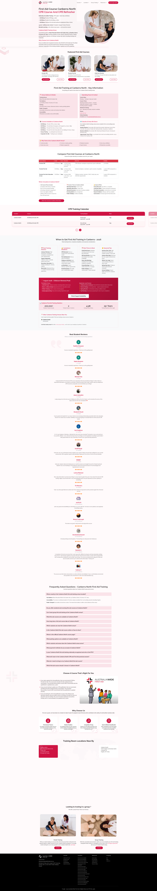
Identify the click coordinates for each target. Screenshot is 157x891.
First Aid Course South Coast (82, 878)
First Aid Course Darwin (82, 866)
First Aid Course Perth (81, 875)
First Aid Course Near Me (82, 884)
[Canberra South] (116, 755)
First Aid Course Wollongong (82, 882)
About (107, 859)
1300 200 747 (83, 113)
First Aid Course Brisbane (82, 859)
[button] (77, 230)
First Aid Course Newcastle (82, 872)
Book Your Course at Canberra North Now (51, 200)
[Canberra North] (55, 755)
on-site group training (60, 324)
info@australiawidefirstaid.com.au (46, 861)
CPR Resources (94, 862)
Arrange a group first (113, 843)
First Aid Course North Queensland (83, 873)
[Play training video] (98, 689)
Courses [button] (79, 2)
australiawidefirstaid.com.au (94, 116)
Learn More (60, 79)
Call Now (58, 847)
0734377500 (41, 859)
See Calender (46, 79)
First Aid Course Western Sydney (83, 881)
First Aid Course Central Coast (83, 862)
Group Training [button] (94, 2)
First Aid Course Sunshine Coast (83, 876)
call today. (73, 844)
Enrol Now (130, 218)
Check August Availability (78, 296)
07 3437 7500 (114, 2)
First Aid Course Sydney (82, 879)
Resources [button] (103, 2)
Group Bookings (66, 862)
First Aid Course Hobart (82, 869)
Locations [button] (86, 2)
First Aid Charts (94, 859)
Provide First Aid (66, 859)
